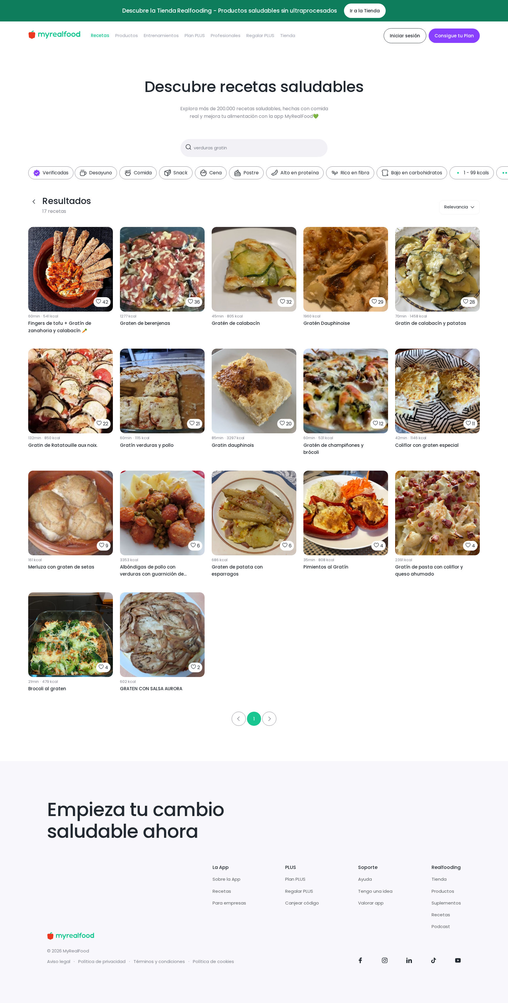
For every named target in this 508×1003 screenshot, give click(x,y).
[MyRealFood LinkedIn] (409, 961)
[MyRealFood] (54, 35)
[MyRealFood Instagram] (385, 961)
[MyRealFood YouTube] (458, 961)
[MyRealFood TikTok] (434, 961)
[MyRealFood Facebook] (360, 961)
